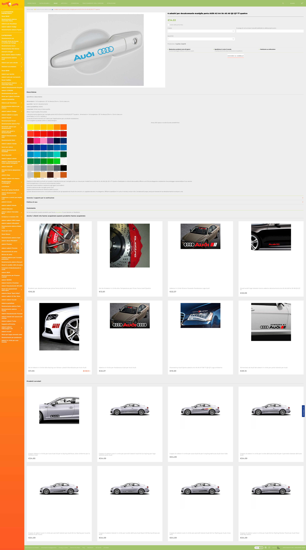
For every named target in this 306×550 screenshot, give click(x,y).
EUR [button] (261, 547)
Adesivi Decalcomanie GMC (9, 136)
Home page (31, 3)
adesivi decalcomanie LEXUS (9, 193)
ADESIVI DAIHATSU (8, 99)
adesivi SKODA (7, 280)
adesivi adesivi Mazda (9, 205)
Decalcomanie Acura (8, 46)
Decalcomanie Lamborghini (6, 182)
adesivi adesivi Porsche (9, 248)
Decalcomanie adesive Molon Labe (11, 227)
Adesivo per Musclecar (9, 23)
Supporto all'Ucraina (8, 324)
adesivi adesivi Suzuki (9, 300)
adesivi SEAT (6, 272)
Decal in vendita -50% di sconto (12, 265)
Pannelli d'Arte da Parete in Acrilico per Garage (10, 42)
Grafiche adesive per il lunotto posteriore (12, 258)
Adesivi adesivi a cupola (10, 115)
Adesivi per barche (8, 74)
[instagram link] (269, 548)
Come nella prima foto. (176, 25)
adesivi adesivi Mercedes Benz (10, 212)
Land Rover (5, 186)
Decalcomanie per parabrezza (12, 337)
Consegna (75, 3)
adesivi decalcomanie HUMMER (9, 150)
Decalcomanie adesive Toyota (12, 29)
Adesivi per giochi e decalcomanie (8, 131)
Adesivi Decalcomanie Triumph (12, 313)
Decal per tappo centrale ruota (12, 334)
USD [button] (257, 547)
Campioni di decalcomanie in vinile (11, 268)
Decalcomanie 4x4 (8, 38)
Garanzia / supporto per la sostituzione (40, 198)
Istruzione (111, 3)
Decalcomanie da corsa (9, 251)
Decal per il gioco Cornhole (11, 96)
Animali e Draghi (7, 51)
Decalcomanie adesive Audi (9, 58)
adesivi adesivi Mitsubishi (10, 223)
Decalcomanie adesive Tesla (11, 306)
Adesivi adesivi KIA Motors (10, 178)
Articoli (64, 3)
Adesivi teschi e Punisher (10, 283)
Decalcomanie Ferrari (9, 121)
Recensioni (90, 547)
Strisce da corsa (7, 254)
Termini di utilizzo (75, 547)
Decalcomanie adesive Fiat (11, 123)
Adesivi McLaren (7, 209)
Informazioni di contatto (32, 547)
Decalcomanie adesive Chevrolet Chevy (9, 20)
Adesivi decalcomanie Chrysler (12, 87)
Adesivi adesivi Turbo (9, 321)
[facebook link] (265, 548)
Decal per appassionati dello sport (9, 289)
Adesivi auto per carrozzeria (11, 77)
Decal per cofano (7, 147)
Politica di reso (32, 202)
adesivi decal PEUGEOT (9, 240)
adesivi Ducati (6, 118)
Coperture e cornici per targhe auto (12, 198)
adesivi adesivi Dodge (9, 27)
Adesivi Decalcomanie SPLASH (12, 286)
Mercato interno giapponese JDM (11, 170)
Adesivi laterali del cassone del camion (12, 317)
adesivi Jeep (6, 175)
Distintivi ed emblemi (9, 66)
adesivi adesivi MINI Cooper (11, 220)
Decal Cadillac (6, 80)
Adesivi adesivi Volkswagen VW (7, 327)
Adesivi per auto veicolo (10, 62)
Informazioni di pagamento (48, 547)
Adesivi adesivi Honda (9, 143)
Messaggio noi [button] (303, 411)
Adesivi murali (6, 331)
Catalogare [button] (44, 3)
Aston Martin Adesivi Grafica (11, 54)
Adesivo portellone (8, 303)
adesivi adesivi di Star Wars (11, 296)
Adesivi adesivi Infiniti (9, 158)
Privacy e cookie (63, 547)
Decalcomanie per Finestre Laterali (11, 276)
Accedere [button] (59, 212)
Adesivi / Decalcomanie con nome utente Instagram (11, 162)
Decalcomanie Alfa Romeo (10, 49)
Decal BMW (5, 16)
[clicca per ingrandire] (47, 179)
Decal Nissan (6, 234)
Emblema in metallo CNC (10, 217)
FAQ (83, 547)
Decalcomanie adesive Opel (11, 237)
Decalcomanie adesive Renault (12, 262)
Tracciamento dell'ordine (93, 3)
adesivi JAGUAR (7, 166)
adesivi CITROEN (7, 90)
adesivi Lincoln (7, 202)
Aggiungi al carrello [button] (236, 56)
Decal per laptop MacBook (10, 190)
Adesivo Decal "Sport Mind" (11, 293)
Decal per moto (7, 231)
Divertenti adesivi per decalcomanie (9, 127)
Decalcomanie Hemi (8, 140)
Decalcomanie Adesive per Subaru (10, 107)
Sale (55, 3)
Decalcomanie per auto (9, 93)
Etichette (106, 547)
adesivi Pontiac (7, 244)
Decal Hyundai (6, 155)
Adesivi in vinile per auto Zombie (10, 341)
